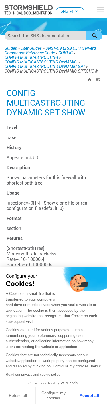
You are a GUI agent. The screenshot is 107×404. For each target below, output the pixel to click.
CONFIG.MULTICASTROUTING (31, 57)
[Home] (89, 79)
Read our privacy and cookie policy (33, 375)
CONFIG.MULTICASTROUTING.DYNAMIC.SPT (45, 66)
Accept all (89, 395)
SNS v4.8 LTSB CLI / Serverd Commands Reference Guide (50, 50)
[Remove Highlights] (98, 79)
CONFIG (65, 53)
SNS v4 (66, 11)
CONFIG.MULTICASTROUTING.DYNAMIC (41, 62)
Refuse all (18, 395)
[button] (94, 35)
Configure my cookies (53, 395)
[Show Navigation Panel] (100, 9)
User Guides (31, 48)
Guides (11, 48)
